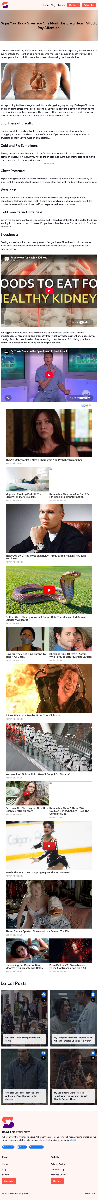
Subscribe (89, 5)
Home (5, 1164)
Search (5, 1174)
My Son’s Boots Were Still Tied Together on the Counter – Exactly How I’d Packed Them (71, 1096)
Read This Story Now (16, 1132)
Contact (73, 5)
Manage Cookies (59, 1174)
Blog (4, 1169)
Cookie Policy (57, 1169)
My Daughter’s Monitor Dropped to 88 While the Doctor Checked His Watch (73, 1039)
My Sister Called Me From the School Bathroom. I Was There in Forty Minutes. (23, 1096)
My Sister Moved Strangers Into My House (22, 1039)
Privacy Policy (58, 1164)
